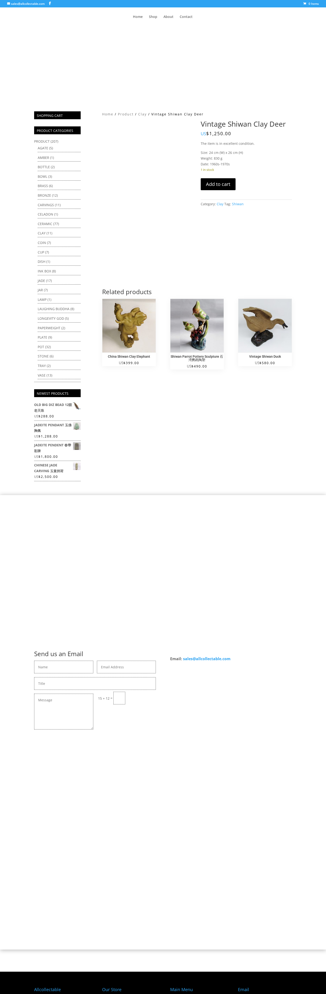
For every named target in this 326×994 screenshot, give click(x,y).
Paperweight (49, 328)
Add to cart (218, 184)
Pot (41, 347)
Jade (41, 280)
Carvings (46, 205)
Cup (41, 252)
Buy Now (163, 788)
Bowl (42, 176)
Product (126, 114)
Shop (153, 17)
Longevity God (51, 318)
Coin (42, 242)
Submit (143, 698)
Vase (42, 375)
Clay (142, 114)
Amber (43, 157)
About (168, 17)
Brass (43, 186)
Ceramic (45, 223)
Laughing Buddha (53, 309)
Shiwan (238, 204)
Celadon (45, 214)
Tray (42, 365)
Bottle (44, 167)
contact (161, 774)
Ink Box (44, 271)
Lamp (42, 299)
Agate (43, 148)
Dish (41, 261)
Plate (42, 337)
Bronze (44, 195)
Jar (40, 290)
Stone (43, 356)
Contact (186, 17)
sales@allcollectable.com (207, 658)
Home (138, 17)
